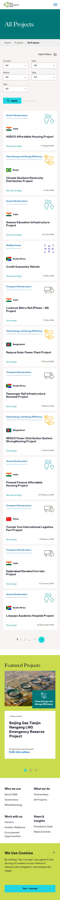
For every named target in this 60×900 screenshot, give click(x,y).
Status (6, 73)
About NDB (11, 794)
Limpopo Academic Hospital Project (30, 616)
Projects (19, 43)
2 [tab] (30, 770)
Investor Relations (15, 827)
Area (34, 61)
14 (34, 639)
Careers (9, 822)
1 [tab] (25, 770)
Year (5, 84)
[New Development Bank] (15, 5)
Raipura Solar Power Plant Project (28, 352)
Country (7, 61)
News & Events (42, 832)
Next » (41, 640)
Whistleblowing (13, 805)
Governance (11, 800)
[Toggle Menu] (55, 5)
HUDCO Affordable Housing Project (29, 136)
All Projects (40, 800)
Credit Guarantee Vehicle (23, 267)
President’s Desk (43, 827)
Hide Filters (44, 54)
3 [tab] (36, 770)
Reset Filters (30, 101)
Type (34, 73)
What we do (42, 788)
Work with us (13, 816)
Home (8, 43)
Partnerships (41, 794)
